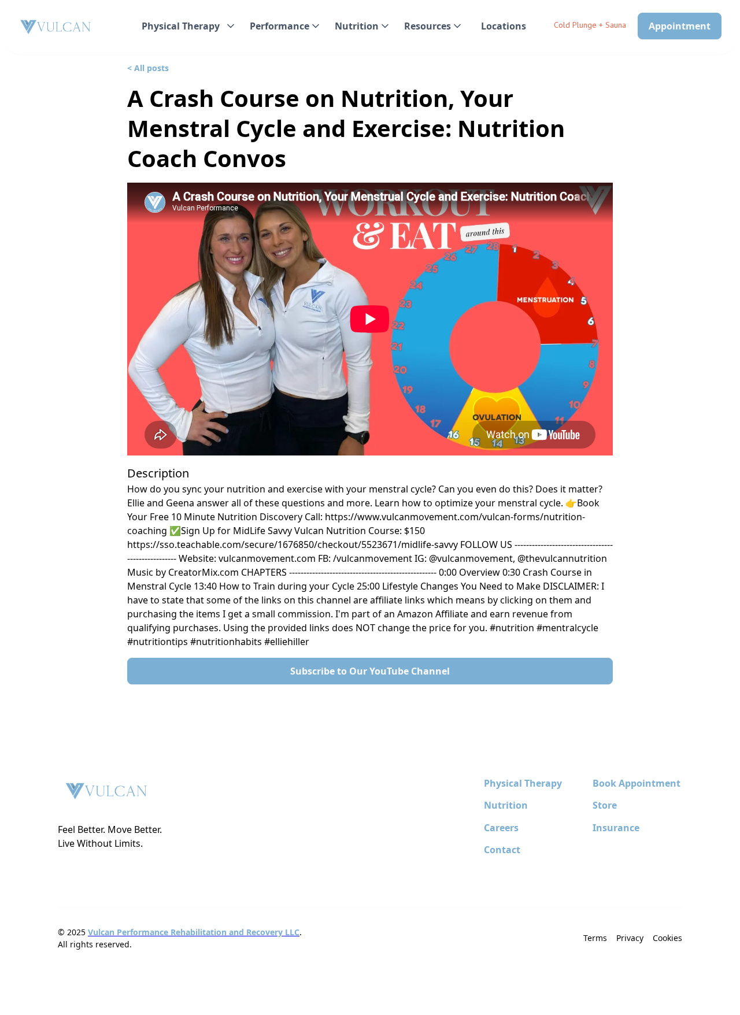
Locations (503, 26)
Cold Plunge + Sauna (590, 25)
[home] (56, 27)
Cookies (667, 937)
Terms (595, 937)
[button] (186, 26)
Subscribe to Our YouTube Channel (370, 671)
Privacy (629, 937)
